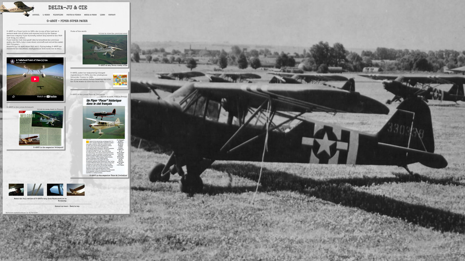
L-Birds (46, 15)
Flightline (58, 15)
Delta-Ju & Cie (61, 8)
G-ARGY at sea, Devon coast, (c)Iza (113, 65)
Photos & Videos (73, 15)
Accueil (35, 15)
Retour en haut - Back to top (67, 206)
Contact (111, 15)
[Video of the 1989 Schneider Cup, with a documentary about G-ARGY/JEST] (120, 86)
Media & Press (90, 15)
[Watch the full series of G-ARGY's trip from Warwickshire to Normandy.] (45, 195)
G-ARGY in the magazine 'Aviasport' (48, 147)
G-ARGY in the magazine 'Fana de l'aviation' (108, 175)
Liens (102, 15)
